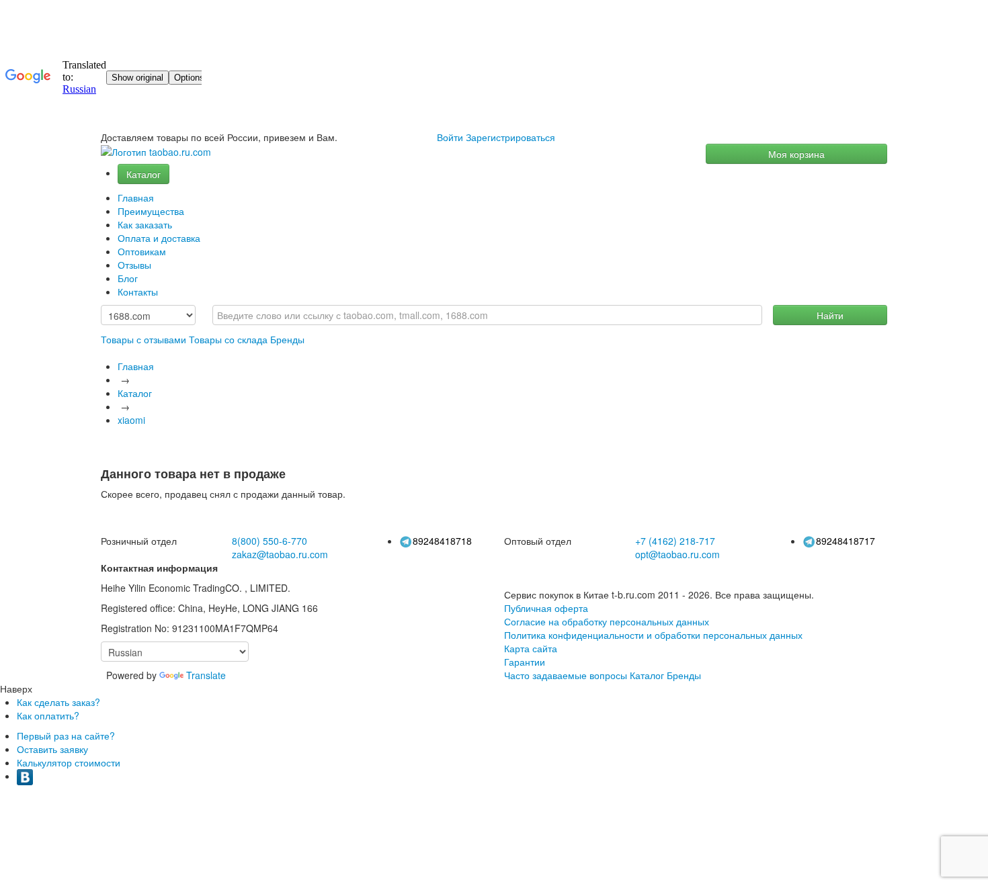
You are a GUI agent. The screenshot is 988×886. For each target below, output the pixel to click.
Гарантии (524, 661)
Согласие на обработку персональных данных (606, 621)
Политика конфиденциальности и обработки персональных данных (653, 634)
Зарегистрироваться (510, 137)
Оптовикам (142, 251)
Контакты (138, 291)
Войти (450, 137)
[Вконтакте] (25, 776)
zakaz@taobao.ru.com (280, 554)
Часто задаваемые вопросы (565, 675)
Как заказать (145, 224)
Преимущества (151, 211)
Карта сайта (530, 648)
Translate (206, 675)
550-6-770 (269, 540)
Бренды (287, 339)
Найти (830, 315)
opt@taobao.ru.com (677, 554)
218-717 (675, 540)
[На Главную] (156, 152)
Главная (136, 197)
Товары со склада (228, 339)
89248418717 (845, 540)
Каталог (143, 174)
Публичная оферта (546, 608)
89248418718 (442, 540)
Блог (128, 278)
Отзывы (134, 264)
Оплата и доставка (159, 238)
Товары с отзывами (143, 339)
